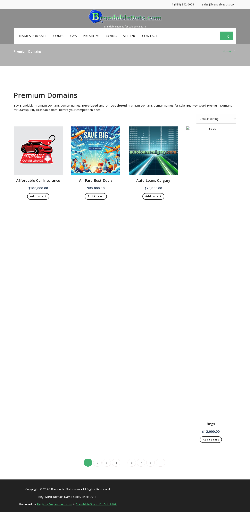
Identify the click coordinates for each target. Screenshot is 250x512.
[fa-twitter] (27, 4)
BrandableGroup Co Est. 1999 (96, 504)
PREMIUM (91, 36)
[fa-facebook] (15, 4)
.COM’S (58, 36)
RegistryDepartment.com (54, 504)
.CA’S (73, 36)
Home (226, 51)
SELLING (129, 36)
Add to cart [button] (38, 196)
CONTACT (150, 36)
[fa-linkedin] (21, 4)
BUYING (110, 36)
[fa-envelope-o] (32, 4)
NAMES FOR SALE (33, 36)
